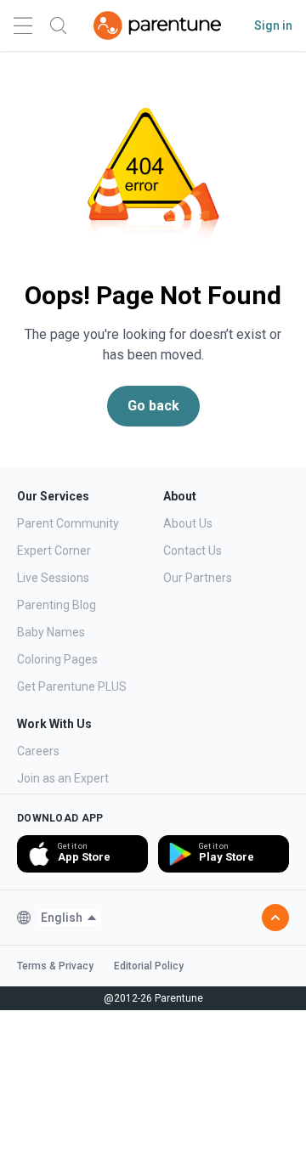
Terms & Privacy (55, 966)
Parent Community (68, 523)
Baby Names (51, 632)
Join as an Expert (63, 778)
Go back (153, 406)
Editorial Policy (149, 966)
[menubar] (69, 917)
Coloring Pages (57, 659)
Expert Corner (54, 550)
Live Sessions (53, 578)
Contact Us (192, 550)
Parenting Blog (56, 605)
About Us (187, 523)
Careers (38, 751)
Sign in (273, 25)
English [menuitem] (61, 917)
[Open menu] (23, 26)
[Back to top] (275, 917)
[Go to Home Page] (157, 25)
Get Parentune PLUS (72, 686)
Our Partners (197, 578)
